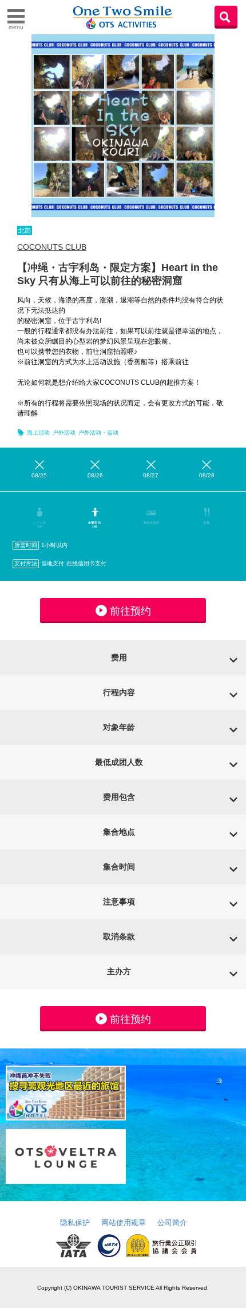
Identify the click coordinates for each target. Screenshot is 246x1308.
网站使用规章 (123, 1222)
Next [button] (234, 125)
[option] (123, 125)
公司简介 (172, 1222)
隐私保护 (75, 1222)
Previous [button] (11, 125)
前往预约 (130, 611)
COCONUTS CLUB (51, 247)
